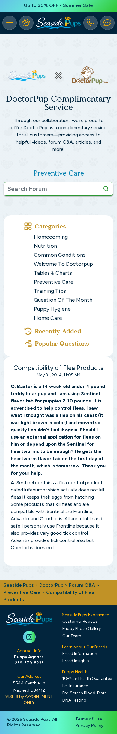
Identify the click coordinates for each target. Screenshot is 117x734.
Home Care (48, 318)
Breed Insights (75, 660)
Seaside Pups (19, 585)
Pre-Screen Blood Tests (84, 693)
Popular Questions (62, 343)
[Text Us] (107, 23)
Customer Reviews (80, 621)
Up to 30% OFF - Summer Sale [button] (58, 5)
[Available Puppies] (26, 23)
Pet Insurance (75, 685)
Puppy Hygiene (52, 309)
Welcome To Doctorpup (63, 264)
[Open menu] (9, 23)
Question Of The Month (63, 300)
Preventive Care (54, 282)
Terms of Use (88, 719)
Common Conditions (60, 255)
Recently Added (58, 331)
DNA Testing (74, 700)
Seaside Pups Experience (85, 614)
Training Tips (50, 291)
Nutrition (45, 246)
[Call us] (90, 23)
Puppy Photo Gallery (81, 628)
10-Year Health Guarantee (87, 678)
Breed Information (79, 653)
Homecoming (51, 237)
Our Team (71, 635)
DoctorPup (51, 585)
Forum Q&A (82, 585)
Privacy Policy (89, 725)
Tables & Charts (53, 273)
